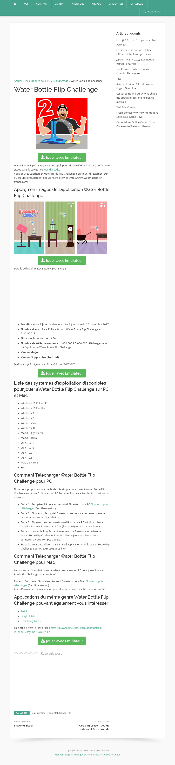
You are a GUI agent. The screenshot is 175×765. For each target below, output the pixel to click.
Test (118, 78)
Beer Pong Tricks (31, 621)
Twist (24, 611)
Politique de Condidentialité (88, 754)
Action (59, 4)
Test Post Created (126, 107)
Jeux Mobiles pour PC (37, 80)
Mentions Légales (64, 754)
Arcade (96, 4)
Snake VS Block (23, 725)
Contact (42, 4)
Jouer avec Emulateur (64, 157)
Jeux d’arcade (51, 169)
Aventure (78, 4)
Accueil (18, 80)
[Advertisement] (62, 52)
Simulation (116, 4)
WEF (25, 4)
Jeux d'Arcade (60, 80)
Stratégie (137, 4)
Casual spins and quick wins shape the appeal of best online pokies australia (136, 97)
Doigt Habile (28, 616)
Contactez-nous (112, 754)
